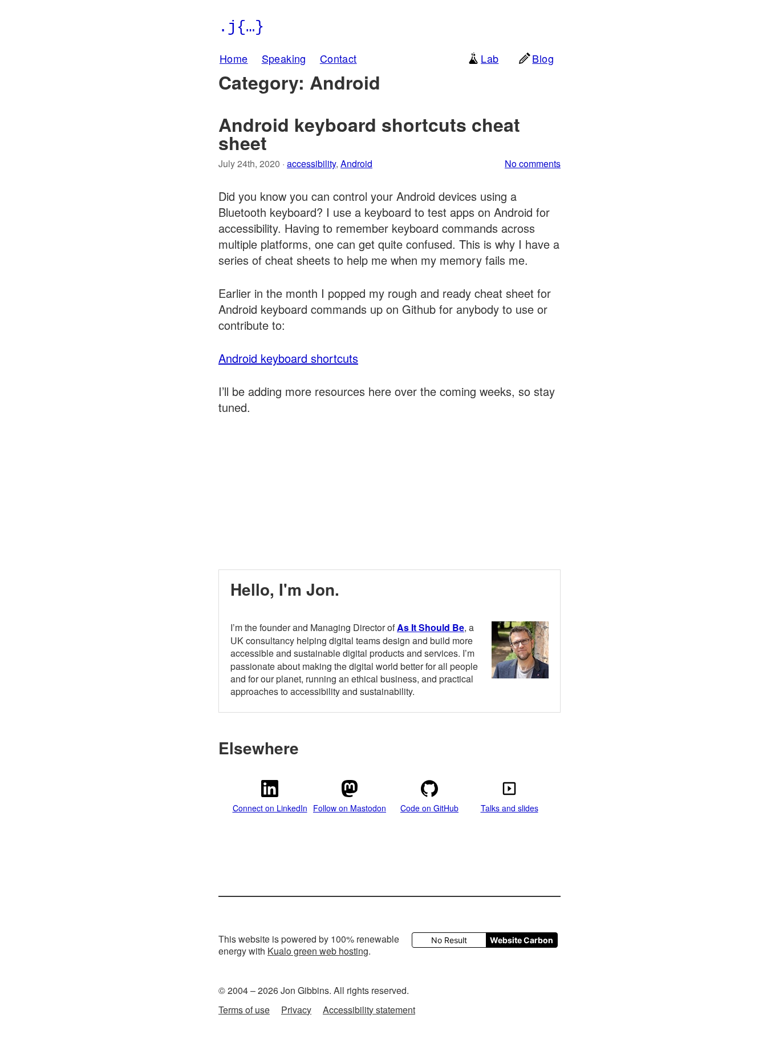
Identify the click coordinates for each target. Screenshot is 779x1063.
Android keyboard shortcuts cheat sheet (369, 133)
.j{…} (241, 27)
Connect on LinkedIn (270, 808)
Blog (543, 58)
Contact (338, 58)
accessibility (311, 163)
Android (356, 163)
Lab (489, 58)
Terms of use (244, 1009)
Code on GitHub (429, 808)
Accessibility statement (369, 1009)
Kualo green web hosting (317, 950)
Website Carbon (521, 940)
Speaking (284, 58)
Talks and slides (509, 808)
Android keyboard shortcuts (288, 358)
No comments (533, 163)
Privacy (296, 1009)
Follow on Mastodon (349, 808)
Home (234, 58)
